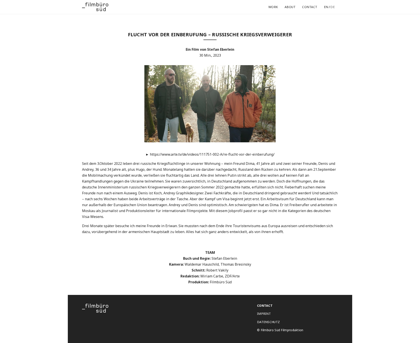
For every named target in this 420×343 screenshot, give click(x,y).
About (290, 7)
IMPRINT (264, 314)
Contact (309, 7)
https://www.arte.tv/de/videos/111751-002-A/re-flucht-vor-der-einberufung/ (210, 154)
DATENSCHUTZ (268, 322)
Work (273, 7)
